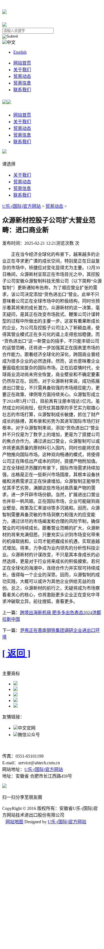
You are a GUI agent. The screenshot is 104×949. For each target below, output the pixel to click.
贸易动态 (22, 76)
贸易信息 (22, 83)
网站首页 (22, 63)
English (20, 52)
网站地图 (14, 821)
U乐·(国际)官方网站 (21, 206)
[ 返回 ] (16, 653)
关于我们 (22, 69)
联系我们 (22, 89)
